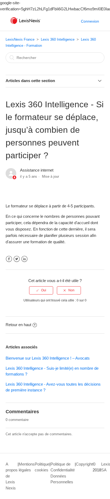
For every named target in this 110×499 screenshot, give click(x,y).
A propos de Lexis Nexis (12, 476)
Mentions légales (27, 467)
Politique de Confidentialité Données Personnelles (62, 473)
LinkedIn (24, 259)
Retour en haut (18, 324)
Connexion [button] (90, 21)
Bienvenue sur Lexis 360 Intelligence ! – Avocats (48, 358)
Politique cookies (42, 467)
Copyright (84, 464)
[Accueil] (25, 24)
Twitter (16, 259)
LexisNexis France (20, 39)
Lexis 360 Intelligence (57, 39)
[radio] (41, 290)
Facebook (9, 259)
